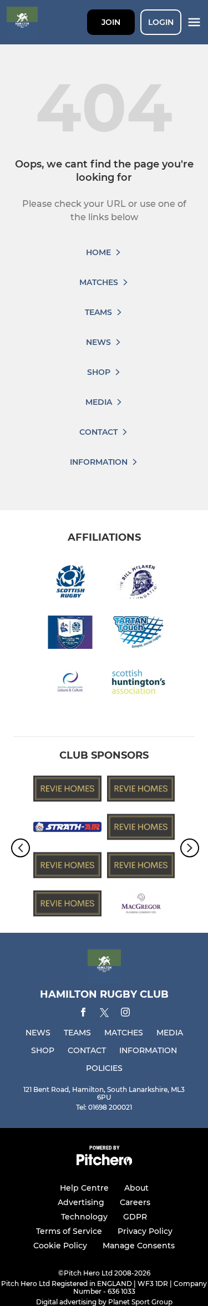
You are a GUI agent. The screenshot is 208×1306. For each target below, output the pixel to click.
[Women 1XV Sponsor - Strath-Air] (67, 828)
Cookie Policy (60, 1246)
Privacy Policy (145, 1231)
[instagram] (125, 1014)
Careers (135, 1202)
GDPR (135, 1217)
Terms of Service (69, 1231)
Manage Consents (139, 1246)
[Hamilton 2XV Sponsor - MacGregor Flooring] (141, 905)
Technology (84, 1217)
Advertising (81, 1202)
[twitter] (104, 1014)
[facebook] (83, 1014)
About (136, 1188)
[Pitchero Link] (104, 1162)
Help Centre (84, 1188)
